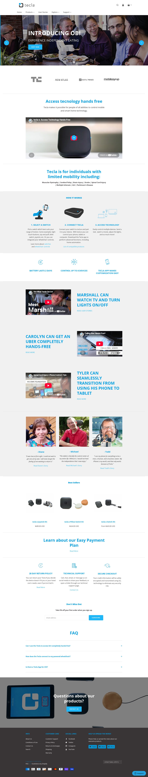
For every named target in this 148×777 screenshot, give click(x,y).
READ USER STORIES (84, 311)
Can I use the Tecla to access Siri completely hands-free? (48, 646)
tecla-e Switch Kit (108, 522)
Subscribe (96, 618)
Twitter (71, 742)
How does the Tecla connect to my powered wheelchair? (48, 656)
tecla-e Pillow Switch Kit (74, 522)
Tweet (94, 747)
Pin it (112, 747)
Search (28, 749)
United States (111, 762)
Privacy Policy (50, 742)
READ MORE (30, 352)
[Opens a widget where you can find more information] (139, 773)
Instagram (72, 746)
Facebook (72, 739)
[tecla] (27, 5)
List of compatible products (74, 247)
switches (47, 244)
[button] (30, 12)
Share (103, 747)
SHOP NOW (35, 47)
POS (27, 764)
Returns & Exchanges (53, 746)
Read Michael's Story (74, 465)
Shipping (49, 749)
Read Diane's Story (41, 466)
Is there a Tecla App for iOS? (37, 667)
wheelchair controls (42, 247)
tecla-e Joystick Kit (39, 522)
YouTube (72, 749)
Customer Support (52, 739)
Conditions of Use (32, 742)
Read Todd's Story (107, 468)
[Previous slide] (6, 42)
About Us (29, 739)
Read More (74, 551)
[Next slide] (141, 42)
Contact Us (74, 590)
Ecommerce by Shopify (39, 764)
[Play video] (74, 137)
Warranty (49, 753)
